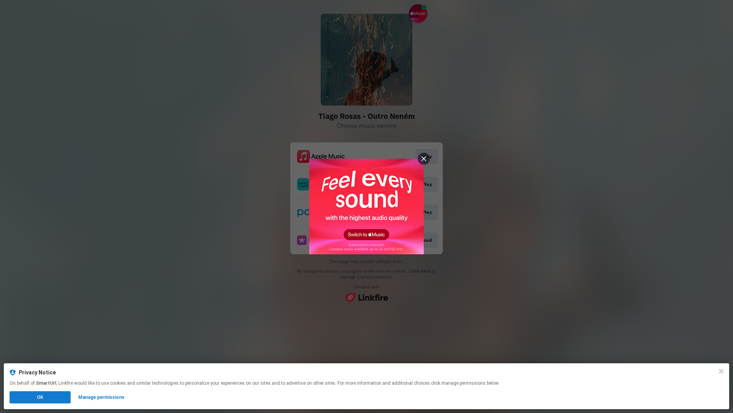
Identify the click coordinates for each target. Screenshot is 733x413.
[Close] (721, 371)
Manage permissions (101, 397)
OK (40, 397)
